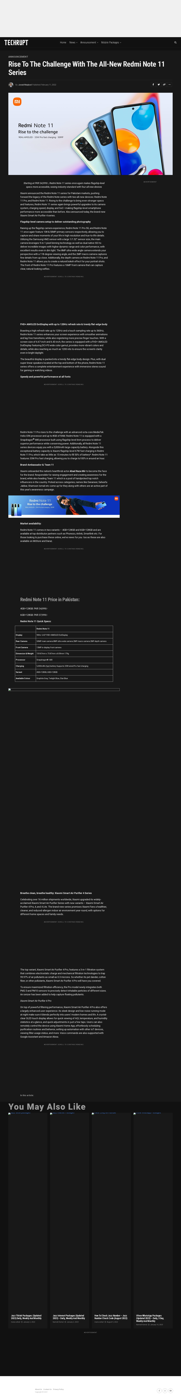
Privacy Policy (58, 1389)
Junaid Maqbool (25, 85)
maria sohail (15, 1322)
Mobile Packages (110, 42)
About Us (38, 1389)
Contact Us (47, 1389)
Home (63, 42)
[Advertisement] (90, 18)
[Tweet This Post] (158, 84)
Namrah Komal (58, 1322)
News (72, 42)
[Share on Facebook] (153, 84)
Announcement (88, 42)
